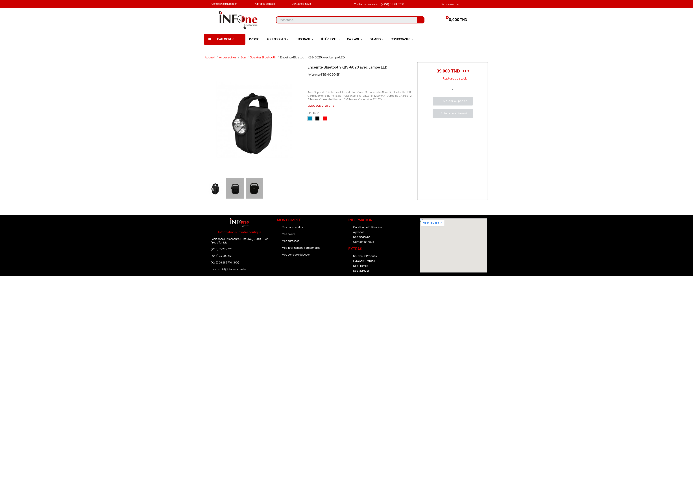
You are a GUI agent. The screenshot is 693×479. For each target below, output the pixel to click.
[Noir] (317, 118)
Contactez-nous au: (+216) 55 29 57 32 (379, 4)
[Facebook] (301, 264)
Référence (314, 74)
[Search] (420, 20)
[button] (224, 4)
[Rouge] (324, 118)
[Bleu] (310, 118)
